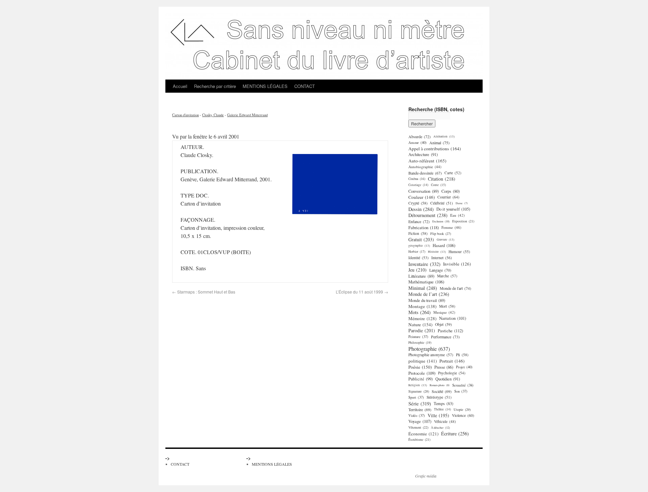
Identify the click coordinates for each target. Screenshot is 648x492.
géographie (419, 245)
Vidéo (416, 415)
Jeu (417, 270)
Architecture (423, 154)
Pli (462, 354)
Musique (444, 312)
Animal (439, 142)
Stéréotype (439, 397)
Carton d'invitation (185, 115)
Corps (450, 191)
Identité (418, 257)
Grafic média (425, 476)
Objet (443, 324)
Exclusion (441, 221)
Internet (441, 257)
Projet (464, 366)
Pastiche (450, 331)
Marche (447, 275)
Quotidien (447, 379)
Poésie (420, 367)
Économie (423, 434)
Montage (422, 306)
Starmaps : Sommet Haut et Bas (203, 292)
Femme (451, 227)
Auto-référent (427, 161)
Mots (419, 312)
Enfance (419, 221)
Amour (417, 142)
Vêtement (418, 427)
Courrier (448, 196)
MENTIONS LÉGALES (265, 86)
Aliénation (444, 136)
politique (422, 361)
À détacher (440, 427)
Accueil (180, 86)
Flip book (440, 233)
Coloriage (418, 185)
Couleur (421, 197)
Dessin (421, 209)
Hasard (444, 245)
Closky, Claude (213, 115)
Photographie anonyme (430, 354)
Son (460, 391)
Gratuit (421, 240)
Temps (443, 403)
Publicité (420, 379)
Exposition (463, 221)
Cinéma (416, 179)
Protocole (421, 373)
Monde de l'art (455, 288)
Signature (418, 391)
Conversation (423, 191)
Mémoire (422, 318)
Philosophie (419, 342)
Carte (452, 172)
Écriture (455, 434)
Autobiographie (424, 166)
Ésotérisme (419, 439)
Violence (463, 415)
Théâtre (442, 409)
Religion (417, 385)
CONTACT (304, 86)
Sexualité (463, 385)
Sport (416, 397)
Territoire (419, 409)
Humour (459, 251)
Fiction (418, 233)
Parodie (421, 331)
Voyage (419, 421)
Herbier (416, 251)
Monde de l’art (428, 294)
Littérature (421, 276)
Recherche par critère (215, 86)
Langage (440, 270)
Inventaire (424, 264)
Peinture (418, 336)
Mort (447, 306)
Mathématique (426, 282)
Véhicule (445, 421)
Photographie (429, 349)
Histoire (437, 251)
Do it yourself (453, 209)
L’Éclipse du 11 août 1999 (362, 292)
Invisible (457, 264)
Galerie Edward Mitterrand (247, 115)
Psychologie (451, 372)
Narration (452, 318)
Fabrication (423, 227)
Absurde (419, 136)
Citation (441, 179)
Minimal (422, 288)
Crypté (418, 203)
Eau (457, 215)
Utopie (462, 409)
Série (419, 403)
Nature (420, 324)
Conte (438, 185)
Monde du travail (426, 300)
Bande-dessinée (425, 173)
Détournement (428, 215)
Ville (438, 415)
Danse (462, 203)
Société (442, 391)
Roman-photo (440, 385)
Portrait (451, 361)
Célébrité (441, 203)
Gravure (445, 239)
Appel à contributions (434, 149)
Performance (445, 336)
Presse (443, 367)
